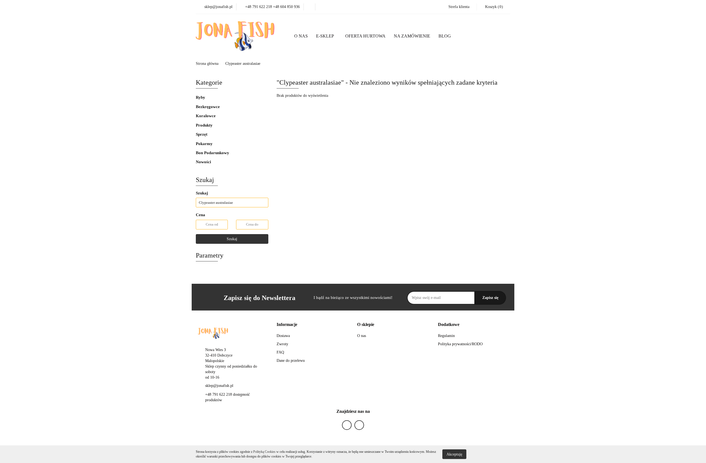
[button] (493, 7)
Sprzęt (202, 134)
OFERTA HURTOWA (365, 36)
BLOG (444, 36)
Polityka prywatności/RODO (460, 344)
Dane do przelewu (291, 360)
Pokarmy (205, 143)
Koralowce (206, 116)
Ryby (201, 97)
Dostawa (283, 336)
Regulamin (446, 336)
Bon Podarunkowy (212, 153)
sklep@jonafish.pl (219, 386)
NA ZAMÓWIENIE (412, 36)
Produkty (205, 125)
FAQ (280, 352)
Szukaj (232, 239)
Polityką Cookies (264, 452)
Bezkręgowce (208, 107)
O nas (361, 336)
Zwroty (282, 344)
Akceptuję (454, 454)
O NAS (301, 36)
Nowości (204, 162)
